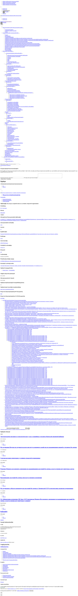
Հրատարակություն (9, 150)
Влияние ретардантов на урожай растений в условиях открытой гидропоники (27, 360)
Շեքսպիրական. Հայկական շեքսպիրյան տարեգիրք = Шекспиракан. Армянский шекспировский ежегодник (28, 314)
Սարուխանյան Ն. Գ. (31, 265)
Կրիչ (8, 116)
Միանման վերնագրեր (12, 69)
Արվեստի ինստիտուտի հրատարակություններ (16, 41)
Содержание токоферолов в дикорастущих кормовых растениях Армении (26, 358)
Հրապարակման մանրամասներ (14, 53)
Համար (9, 58)
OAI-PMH (2, 298)
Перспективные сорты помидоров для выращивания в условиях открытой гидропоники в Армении (31, 346)
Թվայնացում (10, 148)
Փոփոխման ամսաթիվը (13, 107)
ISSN (8, 59)
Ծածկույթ (5, 570)
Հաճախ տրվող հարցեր (10, 30)
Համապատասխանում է (13, 139)
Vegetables (24, 265)
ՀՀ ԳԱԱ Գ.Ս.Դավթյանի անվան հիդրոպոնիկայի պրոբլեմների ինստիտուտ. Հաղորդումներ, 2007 (29, 383)
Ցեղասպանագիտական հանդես (13, 415)
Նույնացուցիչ (9, 118)
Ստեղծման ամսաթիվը (12, 102)
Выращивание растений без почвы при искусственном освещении (21, 477)
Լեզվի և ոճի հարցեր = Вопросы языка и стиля (15, 305)
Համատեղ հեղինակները (13, 73)
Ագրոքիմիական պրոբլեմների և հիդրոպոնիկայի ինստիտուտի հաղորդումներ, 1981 (27, 373)
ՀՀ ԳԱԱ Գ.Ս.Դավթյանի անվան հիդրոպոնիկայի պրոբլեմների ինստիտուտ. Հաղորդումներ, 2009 (29, 384)
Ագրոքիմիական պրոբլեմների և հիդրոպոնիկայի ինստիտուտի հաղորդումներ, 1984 (27, 375)
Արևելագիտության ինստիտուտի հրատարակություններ (18, 42)
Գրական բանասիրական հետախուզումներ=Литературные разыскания (21, 302)
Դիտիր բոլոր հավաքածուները (10, 559)
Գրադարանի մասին (8, 27)
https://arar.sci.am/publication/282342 (7, 289)
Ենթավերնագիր (11, 70)
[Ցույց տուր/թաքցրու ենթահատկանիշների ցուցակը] (5, 53)
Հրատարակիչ (8, 99)
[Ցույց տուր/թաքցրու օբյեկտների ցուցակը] (13, 51)
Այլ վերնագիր (10, 68)
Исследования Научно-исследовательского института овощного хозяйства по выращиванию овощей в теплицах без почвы (38, 447)
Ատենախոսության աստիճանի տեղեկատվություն (20, 92)
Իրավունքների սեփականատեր (12, 145)
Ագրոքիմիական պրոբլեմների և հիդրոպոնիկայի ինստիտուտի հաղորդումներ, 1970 (27, 337)
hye (3, 8)
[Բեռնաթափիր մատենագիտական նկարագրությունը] (2, 483)
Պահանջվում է (10, 137)
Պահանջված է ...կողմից (13, 138)
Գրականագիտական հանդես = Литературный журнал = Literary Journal (20, 303)
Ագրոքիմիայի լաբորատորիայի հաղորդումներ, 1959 (19, 330)
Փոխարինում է (10, 135)
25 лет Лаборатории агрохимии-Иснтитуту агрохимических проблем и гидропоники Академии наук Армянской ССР (35, 343)
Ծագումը (8, 146)
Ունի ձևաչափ (10, 131)
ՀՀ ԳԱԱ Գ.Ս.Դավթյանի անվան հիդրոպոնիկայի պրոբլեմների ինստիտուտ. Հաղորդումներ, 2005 (29, 382)
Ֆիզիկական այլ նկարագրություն (15, 117)
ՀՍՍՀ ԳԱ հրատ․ (4, 243)
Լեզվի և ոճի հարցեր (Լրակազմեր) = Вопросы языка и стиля (18, 304)
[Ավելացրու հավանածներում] (0, 483)
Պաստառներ (8, 50)
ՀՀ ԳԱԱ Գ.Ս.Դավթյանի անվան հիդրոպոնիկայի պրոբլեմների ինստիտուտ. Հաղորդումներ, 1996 (29, 378)
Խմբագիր (3, 511)
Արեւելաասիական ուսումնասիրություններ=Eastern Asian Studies (19, 417)
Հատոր (9, 57)
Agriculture (2, 265)
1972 (1, 224)
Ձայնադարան (8, 47)
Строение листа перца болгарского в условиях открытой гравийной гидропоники (28, 361)
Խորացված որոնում (5, 165)
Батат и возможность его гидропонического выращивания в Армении (25, 347)
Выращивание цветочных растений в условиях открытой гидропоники (26, 351)
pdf (1, 252)
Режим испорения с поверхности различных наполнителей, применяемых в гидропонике (29, 357)
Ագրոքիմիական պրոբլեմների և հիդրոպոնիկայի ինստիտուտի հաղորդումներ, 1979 (27, 371)
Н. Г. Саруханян (3, 208)
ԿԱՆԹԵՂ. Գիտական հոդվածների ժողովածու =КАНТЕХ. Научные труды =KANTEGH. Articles (25, 318)
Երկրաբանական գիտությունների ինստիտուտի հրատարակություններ (22, 43)
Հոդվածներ (8, 36)
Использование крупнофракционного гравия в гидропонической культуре (26, 355)
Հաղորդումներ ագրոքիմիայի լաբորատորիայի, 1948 (19, 329)
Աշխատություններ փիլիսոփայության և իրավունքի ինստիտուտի (20, 317)
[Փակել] (0, 166)
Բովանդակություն (11, 89)
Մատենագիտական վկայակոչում (15, 121)
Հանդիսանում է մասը (12, 127)
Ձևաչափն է (10, 132)
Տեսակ (6, 111)
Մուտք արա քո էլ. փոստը (6, 177)
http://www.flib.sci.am (4, 542)
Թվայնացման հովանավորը (14, 91)
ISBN (8, 60)
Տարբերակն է (10, 130)
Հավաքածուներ (7, 32)
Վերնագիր (8, 63)
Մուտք (4, 13)
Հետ (2, 24)
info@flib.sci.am (3, 537)
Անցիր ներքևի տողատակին (9, 4)
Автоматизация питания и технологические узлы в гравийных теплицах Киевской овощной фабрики (32, 436)
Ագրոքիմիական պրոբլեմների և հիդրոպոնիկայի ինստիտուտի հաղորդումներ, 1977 (27, 369)
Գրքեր (4, 551)
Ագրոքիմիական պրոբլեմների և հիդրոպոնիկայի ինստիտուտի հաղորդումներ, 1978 (27, 370)
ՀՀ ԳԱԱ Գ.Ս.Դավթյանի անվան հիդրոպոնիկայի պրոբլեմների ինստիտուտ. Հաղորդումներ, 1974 (29, 366)
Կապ (6, 31)
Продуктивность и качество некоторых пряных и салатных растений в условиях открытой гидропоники (32, 349)
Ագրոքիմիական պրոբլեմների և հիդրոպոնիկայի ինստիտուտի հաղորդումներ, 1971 (27, 339)
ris (3, 185)
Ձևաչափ (8, 113)
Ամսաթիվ (8, 100)
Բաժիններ (7, 153)
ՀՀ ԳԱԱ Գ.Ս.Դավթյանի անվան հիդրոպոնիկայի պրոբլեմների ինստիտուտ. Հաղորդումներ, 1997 (29, 379)
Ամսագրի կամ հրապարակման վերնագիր (17, 55)
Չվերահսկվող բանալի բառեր (14, 79)
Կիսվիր (6, 11)
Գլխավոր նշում (8, 152)
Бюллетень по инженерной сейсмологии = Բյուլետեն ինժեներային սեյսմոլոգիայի (22, 408)
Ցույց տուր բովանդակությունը (11, 195)
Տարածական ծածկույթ (13, 84)
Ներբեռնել (2, 197)
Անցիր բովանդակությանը (9, 3)
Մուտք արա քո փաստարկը (31, 177)
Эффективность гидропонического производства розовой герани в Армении (27, 344)
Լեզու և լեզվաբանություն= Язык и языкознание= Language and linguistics (20, 306)
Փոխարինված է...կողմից (13, 136)
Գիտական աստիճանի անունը (17, 94)
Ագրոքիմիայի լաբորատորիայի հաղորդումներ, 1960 (19, 331)
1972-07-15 (2, 247)
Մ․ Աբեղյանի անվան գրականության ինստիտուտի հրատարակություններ (23, 44)
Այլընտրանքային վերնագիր (14, 65)
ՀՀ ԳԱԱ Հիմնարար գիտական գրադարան (10, 261)
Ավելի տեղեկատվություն (23, 590)
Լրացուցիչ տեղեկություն (13, 62)
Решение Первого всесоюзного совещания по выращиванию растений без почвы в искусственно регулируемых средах (37, 469)
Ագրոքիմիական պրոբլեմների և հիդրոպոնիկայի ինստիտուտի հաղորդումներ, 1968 (27, 336)
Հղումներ (9, 133)
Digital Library (5, 270)
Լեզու (6, 123)
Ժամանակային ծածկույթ (13, 85)
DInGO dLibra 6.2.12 (12, 588)
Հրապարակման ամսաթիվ (13, 56)
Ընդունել (31, 590)
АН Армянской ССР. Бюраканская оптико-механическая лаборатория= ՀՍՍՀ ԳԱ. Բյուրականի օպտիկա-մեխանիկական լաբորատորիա (34, 392)
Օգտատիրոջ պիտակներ (13, 77)
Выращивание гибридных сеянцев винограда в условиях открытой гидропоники (28, 350)
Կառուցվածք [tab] (6, 201)
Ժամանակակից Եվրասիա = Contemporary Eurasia (16, 324)
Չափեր (9, 115)
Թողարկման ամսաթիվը (13, 105)
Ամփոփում (10, 88)
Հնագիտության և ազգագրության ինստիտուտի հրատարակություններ (22, 45)
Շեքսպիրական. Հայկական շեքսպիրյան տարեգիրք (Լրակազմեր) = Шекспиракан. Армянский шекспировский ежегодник (32, 313)
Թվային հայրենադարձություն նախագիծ (15, 46)
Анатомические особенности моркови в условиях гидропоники (24, 356)
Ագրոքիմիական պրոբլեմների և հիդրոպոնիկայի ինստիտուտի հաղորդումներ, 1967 (27, 335)
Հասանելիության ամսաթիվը (14, 108)
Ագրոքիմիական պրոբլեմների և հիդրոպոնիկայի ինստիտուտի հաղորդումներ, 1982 (27, 374)
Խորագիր (8, 75)
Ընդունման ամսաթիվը (12, 104)
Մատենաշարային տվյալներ (12, 151)
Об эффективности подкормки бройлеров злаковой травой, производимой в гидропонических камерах (32, 352)
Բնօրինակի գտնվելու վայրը (14, 149)
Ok (1, 592)
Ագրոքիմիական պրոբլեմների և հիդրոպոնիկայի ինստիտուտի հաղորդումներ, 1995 (27, 377)
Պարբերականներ (9, 37)
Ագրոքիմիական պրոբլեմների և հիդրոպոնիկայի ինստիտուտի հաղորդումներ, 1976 (27, 368)
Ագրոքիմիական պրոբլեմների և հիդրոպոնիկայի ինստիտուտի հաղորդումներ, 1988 (27, 376)
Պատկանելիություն (11, 124)
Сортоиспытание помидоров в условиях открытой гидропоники (20, 458)
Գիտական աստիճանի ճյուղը (17, 96)
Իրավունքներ (9, 140)
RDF (1, 293)
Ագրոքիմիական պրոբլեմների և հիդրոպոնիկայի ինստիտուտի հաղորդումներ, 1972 (27, 340)
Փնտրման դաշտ (4, 164)
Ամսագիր (2, 212)
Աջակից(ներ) (8, 74)
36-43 (1, 238)
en (6, 8)
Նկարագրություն (9, 29)
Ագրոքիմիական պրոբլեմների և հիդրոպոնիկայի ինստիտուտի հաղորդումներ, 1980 (27, 372)
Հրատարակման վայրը (10, 80)
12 (0, 229)
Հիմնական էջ (4, 546)
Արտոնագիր (10, 144)
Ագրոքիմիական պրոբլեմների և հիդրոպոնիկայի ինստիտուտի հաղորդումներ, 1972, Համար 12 (32, 341)
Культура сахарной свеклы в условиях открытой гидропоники (24, 348)
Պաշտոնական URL (12, 61)
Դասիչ (8, 120)
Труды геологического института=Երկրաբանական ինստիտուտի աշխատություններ (24, 412)
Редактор (13, 342)
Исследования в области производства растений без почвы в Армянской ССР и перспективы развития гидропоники (36, 488)
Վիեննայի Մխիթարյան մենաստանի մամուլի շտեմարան (18, 38)
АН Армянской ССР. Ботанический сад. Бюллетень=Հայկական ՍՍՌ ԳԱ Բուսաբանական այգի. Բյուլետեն (28, 391)
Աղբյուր (7, 122)
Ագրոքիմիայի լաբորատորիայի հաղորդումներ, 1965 (19, 334)
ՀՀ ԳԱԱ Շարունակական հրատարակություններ (14, 300)
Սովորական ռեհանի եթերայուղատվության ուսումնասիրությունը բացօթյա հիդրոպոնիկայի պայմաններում (38, 345)
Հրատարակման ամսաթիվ (13, 110)
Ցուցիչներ (5, 51)
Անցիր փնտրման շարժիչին (9, 2)
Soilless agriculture (18, 265)
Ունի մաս (9, 126)
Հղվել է (9, 134)
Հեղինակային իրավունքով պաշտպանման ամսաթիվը (20, 106)
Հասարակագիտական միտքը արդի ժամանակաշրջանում (19, 416)
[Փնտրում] (19, 164)
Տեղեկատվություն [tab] (7, 200)
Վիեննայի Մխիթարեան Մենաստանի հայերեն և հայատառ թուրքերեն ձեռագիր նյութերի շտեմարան (29, 40)
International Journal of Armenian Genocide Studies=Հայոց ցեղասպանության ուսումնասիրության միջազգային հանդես (31, 421)
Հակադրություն (6, 10)
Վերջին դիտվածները (9, 156)
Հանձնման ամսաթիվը (12, 103)
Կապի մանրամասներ (8, 577)
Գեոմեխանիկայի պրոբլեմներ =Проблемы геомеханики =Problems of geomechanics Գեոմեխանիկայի (26, 407)
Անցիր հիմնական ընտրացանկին (11, 1)
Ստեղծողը (8, 71)
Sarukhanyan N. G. (39, 265)
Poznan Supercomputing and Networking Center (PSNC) (33, 588)
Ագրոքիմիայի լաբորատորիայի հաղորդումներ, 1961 (19, 332)
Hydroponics (12, 265)
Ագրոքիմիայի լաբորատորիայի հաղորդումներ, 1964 (19, 333)
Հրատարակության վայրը (13, 90)
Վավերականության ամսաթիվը (15, 109)
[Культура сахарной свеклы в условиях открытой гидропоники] (13, 192)
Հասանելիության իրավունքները (15, 142)
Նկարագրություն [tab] (7, 199)
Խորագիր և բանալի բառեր (13, 78)
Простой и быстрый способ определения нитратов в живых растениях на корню (27, 359)
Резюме (13, 365)
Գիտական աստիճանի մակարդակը (18, 95)
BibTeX (4, 186)
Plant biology (7, 265)
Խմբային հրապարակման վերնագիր (16, 67)
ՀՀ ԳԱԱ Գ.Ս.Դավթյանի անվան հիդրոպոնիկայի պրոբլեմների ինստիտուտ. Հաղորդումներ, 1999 (29, 380)
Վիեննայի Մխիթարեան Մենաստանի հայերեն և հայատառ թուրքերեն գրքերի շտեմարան (26, 39)
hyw (5, 8)
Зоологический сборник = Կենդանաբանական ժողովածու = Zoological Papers (21, 396)
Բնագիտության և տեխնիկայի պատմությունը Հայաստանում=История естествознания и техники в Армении (29, 301)
